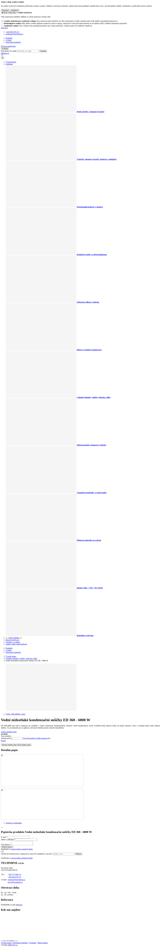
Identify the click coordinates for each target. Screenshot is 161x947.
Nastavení (5, 10)
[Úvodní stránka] (8, 46)
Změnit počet (6, 738)
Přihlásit (78, 854)
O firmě (8, 40)
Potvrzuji (4, 28)
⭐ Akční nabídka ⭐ (14, 638)
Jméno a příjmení (7, 840)
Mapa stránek (43, 943)
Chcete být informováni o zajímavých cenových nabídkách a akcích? (27, 854)
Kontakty (9, 38)
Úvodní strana (11, 62)
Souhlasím (15, 10)
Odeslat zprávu (7, 847)
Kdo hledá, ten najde (8, 51)
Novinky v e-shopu (13, 642)
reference (19, 905)
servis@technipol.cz (15, 882)
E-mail (3, 837)
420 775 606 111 (15, 874)
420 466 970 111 (15, 877)
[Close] (2, 827)
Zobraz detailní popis (9, 732)
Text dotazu (5, 845)
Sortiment (9, 64)
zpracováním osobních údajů (22, 849)
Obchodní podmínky (13, 42)
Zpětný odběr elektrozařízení (16, 644)
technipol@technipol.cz (16, 880)
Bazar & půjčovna (12, 640)
